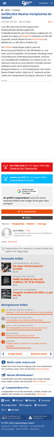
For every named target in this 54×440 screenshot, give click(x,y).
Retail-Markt (38, 39)
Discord (19, 400)
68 (16, 298)
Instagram (27, 405)
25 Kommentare (28, 211)
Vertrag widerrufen (37, 426)
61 (16, 285)
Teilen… (28, 217)
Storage (16, 10)
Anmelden (43, 3)
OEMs (8, 47)
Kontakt (15, 426)
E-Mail (27, 231)
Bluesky (32, 400)
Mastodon (42, 405)
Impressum (5, 426)
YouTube (15, 410)
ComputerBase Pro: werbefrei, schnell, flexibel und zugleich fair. (28, 250)
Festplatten (18, 224)
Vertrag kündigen (7, 429)
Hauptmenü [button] (4, 3)
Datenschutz (34, 429)
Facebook (45, 400)
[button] (51, 3)
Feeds (7, 400)
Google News (10, 405)
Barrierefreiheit (22, 429)
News (7, 10)
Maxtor (31, 224)
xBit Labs (11, 242)
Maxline (26, 36)
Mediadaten (23, 426)
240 (16, 272)
